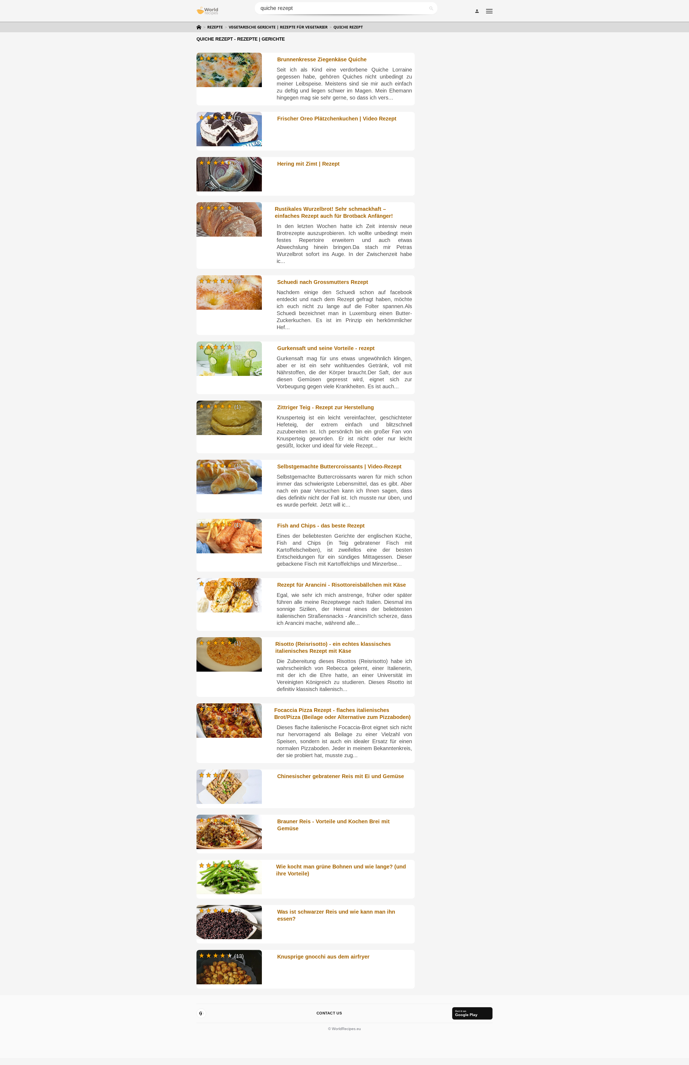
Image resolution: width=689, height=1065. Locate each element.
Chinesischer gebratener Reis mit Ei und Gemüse (340, 776)
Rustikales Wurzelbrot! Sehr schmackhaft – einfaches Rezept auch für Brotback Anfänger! (334, 212)
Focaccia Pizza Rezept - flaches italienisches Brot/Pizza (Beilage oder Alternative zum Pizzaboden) (342, 713)
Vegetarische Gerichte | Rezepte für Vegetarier (278, 27)
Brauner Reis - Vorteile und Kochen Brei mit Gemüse (333, 824)
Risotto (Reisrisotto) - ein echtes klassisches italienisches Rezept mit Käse (333, 647)
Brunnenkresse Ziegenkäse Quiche (322, 59)
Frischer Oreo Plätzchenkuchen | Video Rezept (336, 119)
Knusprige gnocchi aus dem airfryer (323, 957)
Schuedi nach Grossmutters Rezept (322, 282)
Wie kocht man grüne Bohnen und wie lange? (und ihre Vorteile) (341, 870)
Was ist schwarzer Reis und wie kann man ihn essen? (336, 915)
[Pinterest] (201, 1013)
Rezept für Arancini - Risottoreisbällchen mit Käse (341, 585)
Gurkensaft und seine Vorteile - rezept (326, 348)
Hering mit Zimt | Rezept (308, 164)
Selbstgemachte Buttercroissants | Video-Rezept (339, 466)
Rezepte (215, 27)
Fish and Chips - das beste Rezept (321, 526)
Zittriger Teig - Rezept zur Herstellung (325, 407)
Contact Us (329, 1013)
